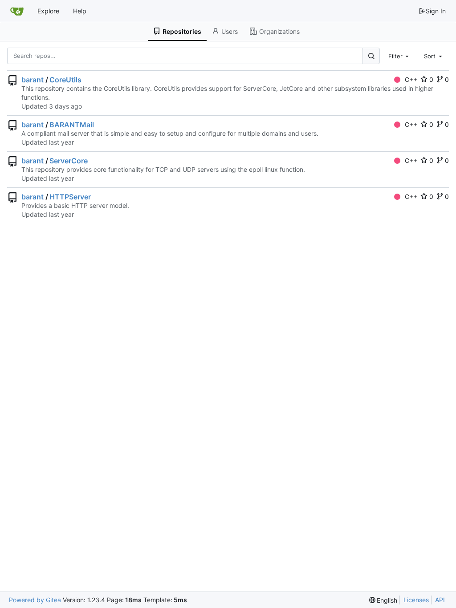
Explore (48, 11)
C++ (411, 79)
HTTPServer (70, 196)
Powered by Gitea (35, 600)
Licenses (416, 600)
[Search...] (370, 56)
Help (79, 11)
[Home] (16, 11)
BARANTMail (71, 124)
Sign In (436, 11)
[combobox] (399, 56)
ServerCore (68, 160)
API (440, 600)
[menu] (383, 600)
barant (32, 79)
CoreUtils (65, 79)
